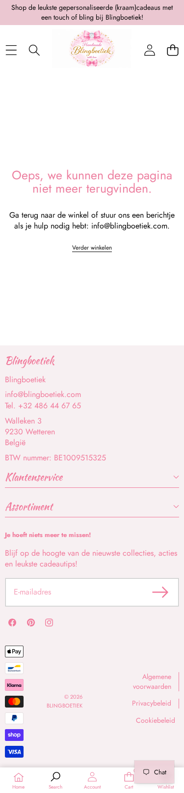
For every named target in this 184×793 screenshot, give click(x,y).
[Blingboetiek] (91, 50)
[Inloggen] (149, 50)
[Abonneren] (160, 592)
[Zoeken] (34, 50)
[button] (172, 50)
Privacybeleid (151, 703)
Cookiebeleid (155, 720)
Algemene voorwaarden (152, 681)
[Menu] (11, 50)
